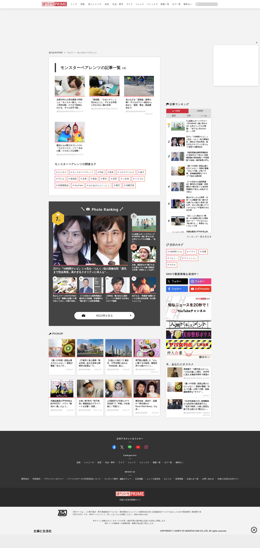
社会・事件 (118, 4)
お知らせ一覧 (192, 479)
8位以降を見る (104, 315)
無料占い (188, 4)
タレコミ (168, 479)
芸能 (82, 4)
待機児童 (130, 185)
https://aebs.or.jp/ (141, 514)
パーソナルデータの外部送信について (84, 479)
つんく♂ (173, 258)
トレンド (139, 4)
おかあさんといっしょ (99, 185)
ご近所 (126, 178)
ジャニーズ (89, 462)
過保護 (73, 178)
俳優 (204, 251)
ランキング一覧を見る (198, 236)
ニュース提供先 (153, 479)
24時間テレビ (175, 251)
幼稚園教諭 (63, 185)
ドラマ (192, 251)
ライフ (129, 4)
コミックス (152, 4)
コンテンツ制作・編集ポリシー (118, 479)
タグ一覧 (176, 4)
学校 (101, 172)
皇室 (107, 4)
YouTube (78, 185)
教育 (111, 172)
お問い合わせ (208, 479)
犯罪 (115, 178)
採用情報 (179, 479)
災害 (84, 178)
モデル (172, 264)
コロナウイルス (126, 172)
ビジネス (62, 172)
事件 (105, 178)
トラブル (139, 178)
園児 (118, 185)
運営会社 (25, 479)
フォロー (176, 281)
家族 (95, 178)
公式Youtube (202, 289)
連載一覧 (165, 4)
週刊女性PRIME (56, 52)
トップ (74, 4)
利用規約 (36, 479)
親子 (142, 172)
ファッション (190, 258)
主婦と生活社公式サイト (228, 479)
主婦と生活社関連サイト (130, 500)
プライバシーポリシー (54, 479)
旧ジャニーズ (94, 4)
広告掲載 (139, 479)
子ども (61, 178)
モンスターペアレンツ (87, 52)
